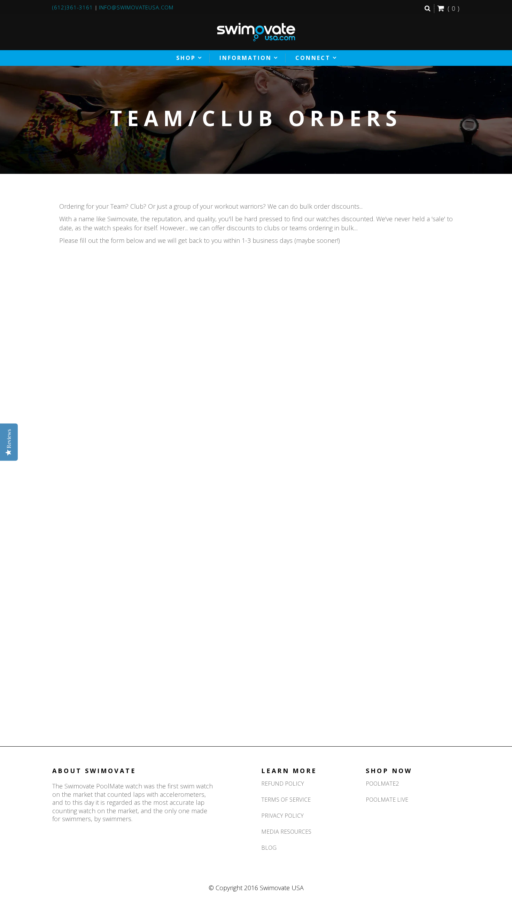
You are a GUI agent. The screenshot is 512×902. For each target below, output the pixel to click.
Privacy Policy (282, 815)
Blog (269, 847)
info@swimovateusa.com (136, 7)
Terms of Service (286, 799)
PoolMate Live (387, 799)
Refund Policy (282, 783)
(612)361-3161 (72, 7)
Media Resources (286, 831)
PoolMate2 (382, 783)
